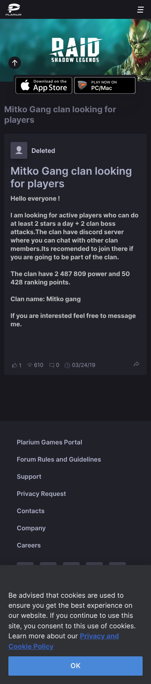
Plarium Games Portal (49, 442)
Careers (29, 545)
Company (31, 528)
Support (29, 476)
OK (75, 665)
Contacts (30, 511)
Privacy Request (41, 494)
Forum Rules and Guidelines (59, 459)
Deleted (43, 151)
